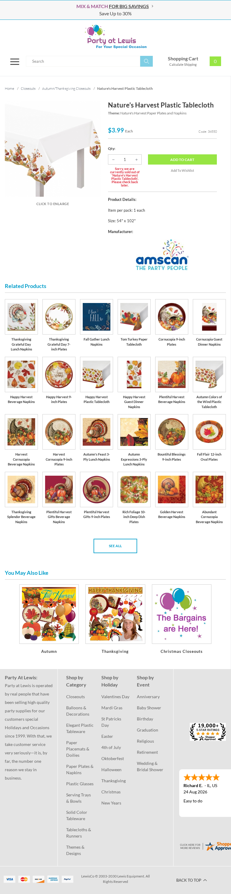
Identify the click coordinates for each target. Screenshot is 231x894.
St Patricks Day (111, 722)
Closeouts (75, 696)
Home (9, 88)
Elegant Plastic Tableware (80, 728)
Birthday (145, 718)
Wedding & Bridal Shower (150, 766)
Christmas (111, 791)
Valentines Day (115, 696)
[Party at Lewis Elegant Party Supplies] (115, 37)
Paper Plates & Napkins (80, 769)
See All (115, 546)
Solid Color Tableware (77, 815)
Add (182, 159)
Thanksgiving (113, 780)
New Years (111, 802)
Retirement (147, 752)
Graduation (147, 729)
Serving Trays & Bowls (79, 798)
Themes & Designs (75, 850)
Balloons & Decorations (77, 711)
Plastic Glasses (80, 783)
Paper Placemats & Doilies (78, 749)
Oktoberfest (112, 758)
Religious (145, 741)
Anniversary (148, 696)
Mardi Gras (111, 707)
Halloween (111, 769)
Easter (107, 736)
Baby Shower (149, 707)
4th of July (111, 747)
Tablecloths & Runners (79, 832)
